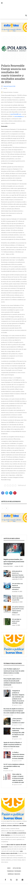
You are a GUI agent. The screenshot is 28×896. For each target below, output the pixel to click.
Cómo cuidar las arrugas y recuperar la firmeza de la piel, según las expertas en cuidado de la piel (18, 778)
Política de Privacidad (16, 889)
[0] (1, 88)
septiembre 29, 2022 (17, 579)
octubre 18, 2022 (19, 566)
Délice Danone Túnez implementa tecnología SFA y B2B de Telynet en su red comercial (18, 732)
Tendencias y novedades (14, 871)
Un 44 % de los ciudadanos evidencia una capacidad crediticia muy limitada (14, 766)
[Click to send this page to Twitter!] (6, 493)
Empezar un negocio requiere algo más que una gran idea (17, 598)
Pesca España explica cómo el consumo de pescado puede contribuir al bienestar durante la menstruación (13, 682)
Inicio (8, 868)
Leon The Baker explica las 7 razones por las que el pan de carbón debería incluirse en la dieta (14, 671)
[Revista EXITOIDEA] (14, 9)
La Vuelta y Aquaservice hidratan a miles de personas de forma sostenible (18, 755)
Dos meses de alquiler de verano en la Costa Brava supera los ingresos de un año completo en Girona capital (14, 711)
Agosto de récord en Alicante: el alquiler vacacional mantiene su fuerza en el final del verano (13, 744)
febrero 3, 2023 (16, 614)
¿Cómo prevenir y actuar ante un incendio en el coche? (18, 720)
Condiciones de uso (17, 892)
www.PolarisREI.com (15, 114)
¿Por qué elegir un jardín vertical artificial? (16, 621)
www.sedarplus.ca (19, 116)
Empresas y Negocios (14, 874)
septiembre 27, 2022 (17, 602)
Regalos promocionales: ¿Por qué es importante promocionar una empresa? (14, 561)
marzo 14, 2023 (16, 625)
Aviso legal (7, 889)
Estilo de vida (17, 868)
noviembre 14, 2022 (17, 591)
